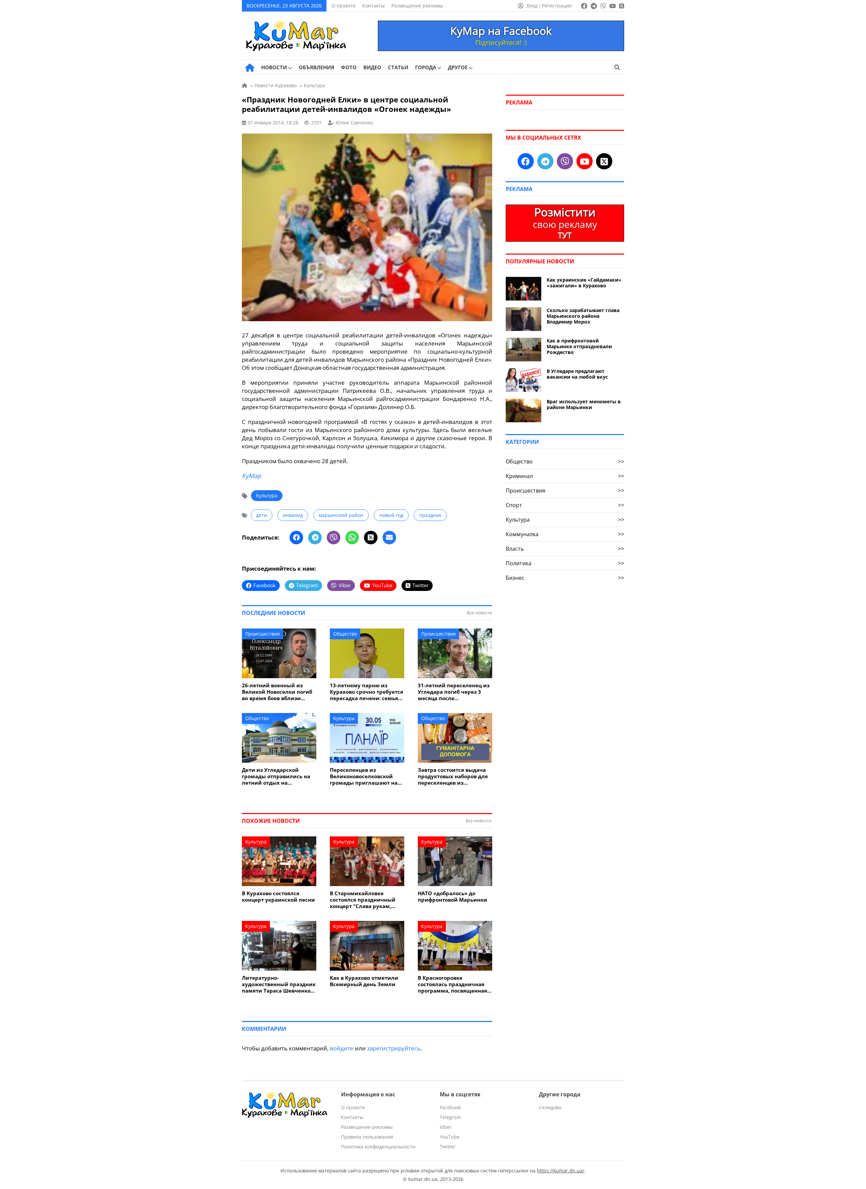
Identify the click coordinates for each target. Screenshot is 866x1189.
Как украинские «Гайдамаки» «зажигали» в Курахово (584, 282)
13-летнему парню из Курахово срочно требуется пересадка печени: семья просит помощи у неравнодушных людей (366, 691)
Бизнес (565, 577)
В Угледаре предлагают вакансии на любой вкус (577, 374)
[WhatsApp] (352, 537)
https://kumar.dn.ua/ (560, 1170)
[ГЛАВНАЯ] (249, 68)
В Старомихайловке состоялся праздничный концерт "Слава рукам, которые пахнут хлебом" (363, 899)
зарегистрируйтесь (393, 1048)
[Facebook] (296, 537)
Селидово (550, 1107)
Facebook (450, 1107)
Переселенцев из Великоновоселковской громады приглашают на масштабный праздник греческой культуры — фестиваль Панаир (363, 776)
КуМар (251, 476)
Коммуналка (565, 534)
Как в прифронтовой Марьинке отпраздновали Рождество (579, 346)
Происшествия (262, 634)
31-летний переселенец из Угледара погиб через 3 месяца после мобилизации (453, 691)
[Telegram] (315, 537)
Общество (345, 634)
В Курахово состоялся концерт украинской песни (278, 896)
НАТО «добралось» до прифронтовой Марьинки (452, 896)
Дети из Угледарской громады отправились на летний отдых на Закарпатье (276, 776)
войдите (342, 1048)
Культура (266, 495)
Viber (446, 1127)
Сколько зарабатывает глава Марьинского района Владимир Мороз (583, 316)
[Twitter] (371, 537)
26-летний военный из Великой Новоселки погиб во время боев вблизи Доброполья (277, 691)
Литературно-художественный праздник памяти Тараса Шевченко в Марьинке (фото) (279, 984)
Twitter (448, 1146)
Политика (565, 563)
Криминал (565, 476)
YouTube (450, 1137)
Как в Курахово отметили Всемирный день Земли (364, 981)
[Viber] (333, 537)
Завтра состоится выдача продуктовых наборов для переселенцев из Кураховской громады (453, 776)
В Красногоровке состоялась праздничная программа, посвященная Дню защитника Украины (452, 984)
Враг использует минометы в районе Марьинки (584, 404)
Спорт (565, 505)
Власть (565, 548)
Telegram (450, 1117)
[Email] (389, 537)
